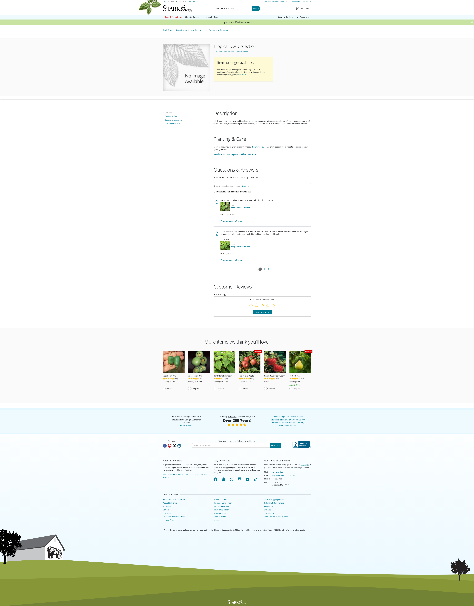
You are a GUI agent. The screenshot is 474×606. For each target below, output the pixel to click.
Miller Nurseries (220, 513)
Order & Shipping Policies (274, 499)
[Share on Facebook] (165, 446)
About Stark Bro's (170, 503)
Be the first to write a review (224, 52)
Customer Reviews (172, 124)
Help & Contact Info (221, 506)
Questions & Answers (173, 120)
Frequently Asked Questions (174, 517)
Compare (170, 388)
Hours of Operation (221, 510)
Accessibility (167, 506)
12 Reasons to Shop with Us (299, 1)
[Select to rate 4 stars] (267, 305)
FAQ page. (305, 465)
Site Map (267, 510)
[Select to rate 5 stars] (273, 305)
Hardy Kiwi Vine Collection (240, 208)
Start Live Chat (277, 472)
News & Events (220, 517)
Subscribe (275, 445)
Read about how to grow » (235, 154)
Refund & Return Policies (274, 503)
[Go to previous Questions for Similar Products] (256, 269)
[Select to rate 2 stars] (256, 305)
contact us (242, 74)
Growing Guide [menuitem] (284, 17)
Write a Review (262, 312)
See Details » (186, 425)
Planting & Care (171, 116)
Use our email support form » (283, 475)
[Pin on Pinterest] (169, 446)
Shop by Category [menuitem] (192, 17)
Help (165, 1)
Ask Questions (242, 52)
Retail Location (270, 506)
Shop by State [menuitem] (212, 17)
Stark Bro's (167, 30)
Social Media (269, 513)
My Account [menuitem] (302, 17)
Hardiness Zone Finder (223, 503)
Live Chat (191, 1)
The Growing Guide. (259, 147)
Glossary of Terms (221, 499)
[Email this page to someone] (179, 446)
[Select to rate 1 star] (251, 305)
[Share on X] (174, 446)
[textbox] (262, 182)
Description (169, 112)
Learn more (246, 186)
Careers (166, 510)
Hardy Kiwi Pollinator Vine (240, 247)
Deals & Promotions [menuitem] (173, 17)
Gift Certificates (169, 520)
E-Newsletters (168, 513)
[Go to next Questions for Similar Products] (269, 269)
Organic (217, 520)
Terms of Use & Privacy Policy (276, 517)
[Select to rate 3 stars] (262, 305)
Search (256, 8)
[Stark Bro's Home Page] (177, 8)
